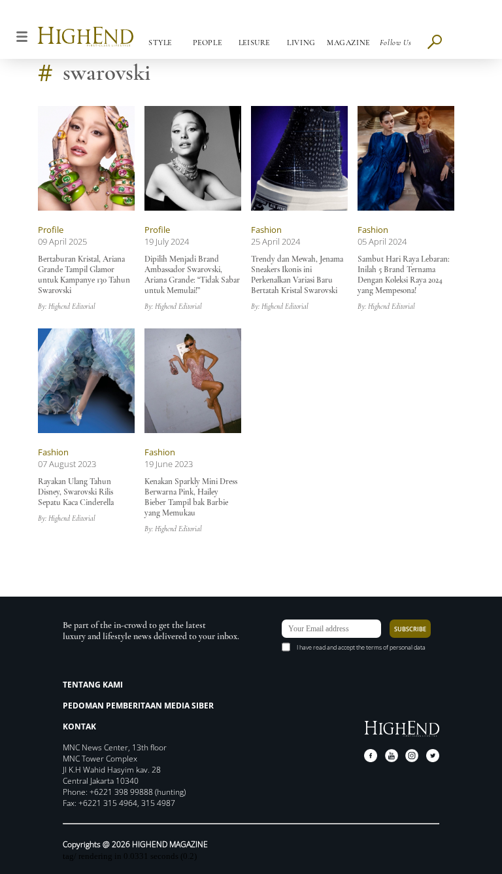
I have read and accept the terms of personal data (361, 647)
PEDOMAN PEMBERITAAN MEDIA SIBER (138, 705)
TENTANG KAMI (93, 684)
